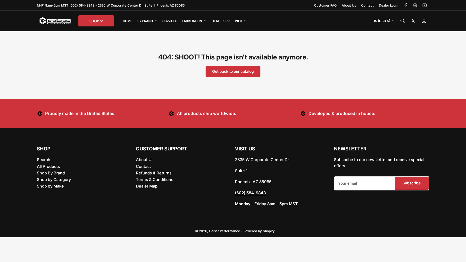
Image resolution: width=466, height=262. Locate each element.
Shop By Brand (51, 173)
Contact (367, 5)
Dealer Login (388, 5)
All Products (48, 166)
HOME (127, 21)
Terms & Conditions (154, 179)
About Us (349, 5)
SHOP (94, 21)
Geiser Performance (224, 231)
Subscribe (411, 183)
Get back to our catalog (233, 71)
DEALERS (218, 21)
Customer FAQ (325, 5)
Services (169, 21)
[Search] (402, 21)
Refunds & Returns (154, 173)
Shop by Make (50, 186)
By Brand (145, 21)
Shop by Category (54, 179)
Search (43, 159)
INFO (238, 21)
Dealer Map (147, 186)
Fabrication (192, 21)
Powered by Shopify (259, 231)
